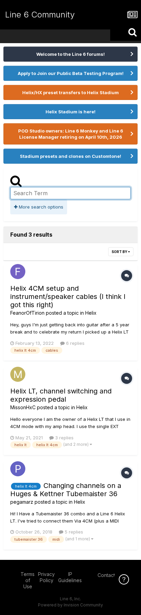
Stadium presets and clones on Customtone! (70, 156)
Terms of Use (28, 580)
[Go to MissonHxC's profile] (17, 374)
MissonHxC (23, 407)
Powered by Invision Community (70, 604)
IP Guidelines (70, 577)
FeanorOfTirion (27, 313)
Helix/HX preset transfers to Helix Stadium (70, 92)
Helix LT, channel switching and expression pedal (61, 395)
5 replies (73, 532)
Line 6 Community (40, 15)
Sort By (120, 252)
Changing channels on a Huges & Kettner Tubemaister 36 (65, 489)
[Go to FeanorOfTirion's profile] (17, 271)
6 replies (75, 343)
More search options (40, 207)
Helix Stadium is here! (70, 111)
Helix (91, 313)
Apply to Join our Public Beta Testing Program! (71, 73)
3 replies (64, 437)
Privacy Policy (46, 577)
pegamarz (21, 502)
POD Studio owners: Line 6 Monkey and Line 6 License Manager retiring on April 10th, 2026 (70, 134)
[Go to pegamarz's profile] (17, 468)
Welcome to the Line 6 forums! (70, 54)
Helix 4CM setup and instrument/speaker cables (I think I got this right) (68, 296)
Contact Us (110, 575)
